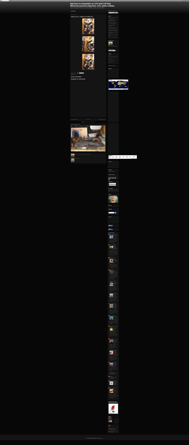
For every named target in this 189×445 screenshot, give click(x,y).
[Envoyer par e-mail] (79, 73)
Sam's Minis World (113, 303)
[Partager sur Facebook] (82, 73)
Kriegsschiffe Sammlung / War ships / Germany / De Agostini (115, 383)
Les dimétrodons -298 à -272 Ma (115, 271)
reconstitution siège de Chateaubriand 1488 (112, 20)
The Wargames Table (113, 293)
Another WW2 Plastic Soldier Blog (113, 388)
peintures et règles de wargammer (112, 25)
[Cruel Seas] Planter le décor (115, 328)
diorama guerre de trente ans (113, 56)
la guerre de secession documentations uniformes (113, 23)
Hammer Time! (115, 235)
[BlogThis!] (80, 73)
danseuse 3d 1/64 (77, 158)
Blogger (101, 438)
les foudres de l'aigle (113, 362)
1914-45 (111, 376)
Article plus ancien (102, 119)
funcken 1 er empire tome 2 (113, 37)
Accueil (88, 119)
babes (109, 55)
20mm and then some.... (114, 234)
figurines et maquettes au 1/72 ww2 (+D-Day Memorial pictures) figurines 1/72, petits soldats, (92, 5)
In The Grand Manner (113, 350)
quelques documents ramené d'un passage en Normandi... (113, 30)
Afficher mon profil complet (113, 46)
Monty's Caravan (112, 315)
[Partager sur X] (81, 73)
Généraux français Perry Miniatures (115, 364)
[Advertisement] (88, 109)
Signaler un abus (112, 65)
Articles (111, 183)
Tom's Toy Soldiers (113, 244)
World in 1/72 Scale (113, 380)
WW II (109, 62)
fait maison (75, 74)
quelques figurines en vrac (75, 124)
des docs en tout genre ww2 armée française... (113, 18)
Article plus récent (74, 119)
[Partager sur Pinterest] (83, 73)
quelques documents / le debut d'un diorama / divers (113, 28)
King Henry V (115, 316)
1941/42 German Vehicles (113, 373)
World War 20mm (112, 372)
